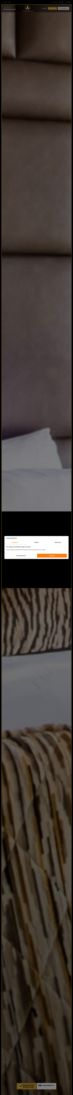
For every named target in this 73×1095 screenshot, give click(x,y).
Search (69, 2)
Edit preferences (21, 555)
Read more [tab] (58, 542)
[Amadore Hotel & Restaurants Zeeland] (28, 8)
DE (62, 2)
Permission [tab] (15, 542)
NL (60, 2)
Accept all (52, 555)
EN (57, 2)
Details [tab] (36, 542)
